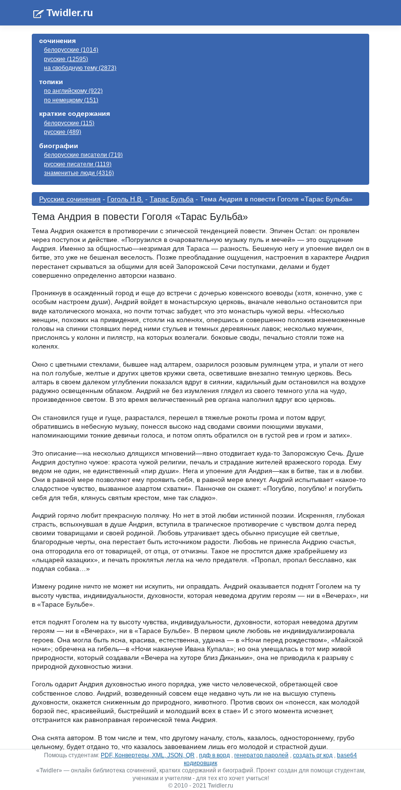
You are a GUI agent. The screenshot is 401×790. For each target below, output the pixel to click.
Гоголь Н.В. (125, 199)
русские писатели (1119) (77, 164)
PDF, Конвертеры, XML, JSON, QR (148, 755)
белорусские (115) (69, 123)
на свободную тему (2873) (80, 68)
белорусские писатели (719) (83, 155)
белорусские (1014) (71, 49)
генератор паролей (261, 755)
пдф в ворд (214, 755)
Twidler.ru (69, 12)
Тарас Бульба (172, 199)
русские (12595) (66, 59)
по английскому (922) (73, 91)
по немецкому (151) (71, 100)
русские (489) (62, 132)
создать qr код (313, 755)
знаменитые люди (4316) (79, 173)
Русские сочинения (70, 199)
